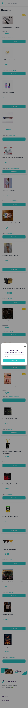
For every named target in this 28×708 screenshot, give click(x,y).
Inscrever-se (14, 360)
